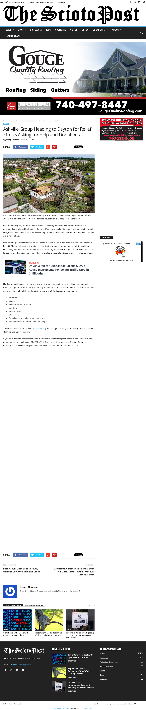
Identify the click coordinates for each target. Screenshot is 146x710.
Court (102, 675)
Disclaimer (98, 704)
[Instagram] (135, 2)
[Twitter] (139, 2)
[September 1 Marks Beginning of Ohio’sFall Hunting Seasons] (49, 620)
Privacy (108, 704)
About (115, 29)
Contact (62, 2)
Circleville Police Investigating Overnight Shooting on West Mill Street (80, 635)
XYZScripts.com (86, 708)
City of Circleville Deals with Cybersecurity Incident (15, 633)
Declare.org (37, 328)
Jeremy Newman (12, 140)
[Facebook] (130, 2)
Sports (22, 29)
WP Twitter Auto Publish (62, 708)
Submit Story (12, 36)
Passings (104, 658)
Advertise (60, 29)
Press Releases (106, 666)
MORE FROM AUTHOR (34, 605)
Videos (73, 29)
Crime (102, 671)
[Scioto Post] (73, 15)
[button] (141, 33)
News (8, 29)
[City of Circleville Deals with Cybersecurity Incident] (17, 620)
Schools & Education (108, 662)
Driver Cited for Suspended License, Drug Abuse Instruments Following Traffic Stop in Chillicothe (59, 269)
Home (5, 121)
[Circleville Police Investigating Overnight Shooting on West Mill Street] (80, 620)
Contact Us (133, 704)
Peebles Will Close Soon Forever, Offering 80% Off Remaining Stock (21, 570)
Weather (103, 679)
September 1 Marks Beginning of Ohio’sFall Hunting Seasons (48, 633)
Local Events (100, 29)
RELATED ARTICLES (13, 605)
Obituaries (36, 29)
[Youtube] (143, 2)
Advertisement (120, 704)
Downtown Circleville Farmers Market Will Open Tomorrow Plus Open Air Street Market (74, 571)
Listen (85, 29)
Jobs (48, 29)
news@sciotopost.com (22, 664)
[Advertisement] (49, 367)
